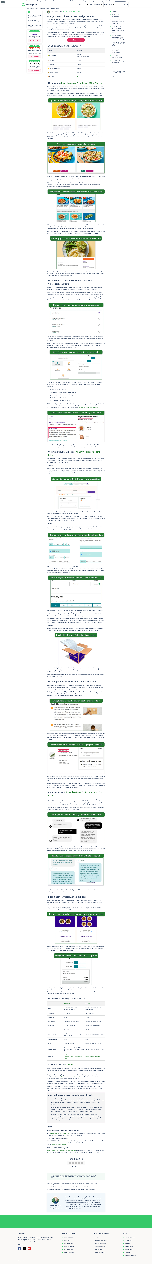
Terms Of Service (129, 1246)
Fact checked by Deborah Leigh (72, 11)
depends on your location (59, 1145)
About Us (127, 1243)
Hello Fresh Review (69, 1246)
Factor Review (67, 1240)
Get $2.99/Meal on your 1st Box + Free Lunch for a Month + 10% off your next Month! (73, 1056)
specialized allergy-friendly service (88, 408)
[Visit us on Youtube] (29, 1248)
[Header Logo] (30, 4)
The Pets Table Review (100, 1243)
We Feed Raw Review (100, 1246)
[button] (83, 4)
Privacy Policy (128, 1240)
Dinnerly (69, 1064)
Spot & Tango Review (100, 1252)
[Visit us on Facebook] (19, 1248)
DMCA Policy (128, 1252)
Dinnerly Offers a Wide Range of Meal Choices (81, 83)
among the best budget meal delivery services (69, 1077)
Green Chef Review (69, 1252)
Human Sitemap (129, 1249)
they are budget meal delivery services (60, 1133)
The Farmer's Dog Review (101, 1240)
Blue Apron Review (68, 1243)
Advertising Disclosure (130, 1237)
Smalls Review (98, 1249)
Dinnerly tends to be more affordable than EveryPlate (61, 1150)
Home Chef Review (68, 1237)
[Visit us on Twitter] (24, 1248)
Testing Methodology (130, 1255)
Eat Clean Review (68, 1249)
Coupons (118, 4)
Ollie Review (98, 1237)
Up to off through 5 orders (93, 1056)
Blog (105, 4)
